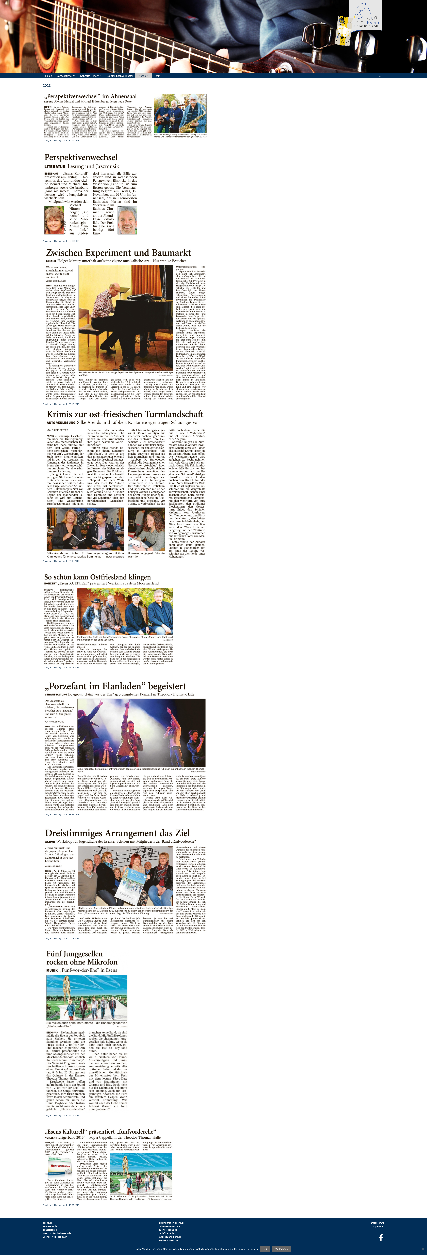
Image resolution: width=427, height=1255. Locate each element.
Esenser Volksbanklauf (55, 1236)
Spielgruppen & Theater (120, 75)
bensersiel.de (50, 1229)
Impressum (378, 1226)
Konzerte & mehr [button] (89, 75)
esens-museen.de (168, 1240)
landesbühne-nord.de (170, 1236)
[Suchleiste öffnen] (380, 75)
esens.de (47, 1222)
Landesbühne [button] (64, 75)
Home (48, 75)
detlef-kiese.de (166, 1233)
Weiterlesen (281, 1249)
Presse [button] (142, 75)
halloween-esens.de (169, 1226)
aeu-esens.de (50, 1226)
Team (157, 75)
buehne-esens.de (168, 1229)
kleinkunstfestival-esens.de (57, 1233)
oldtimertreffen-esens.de (172, 1222)
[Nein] (422, 1249)
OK (265, 1249)
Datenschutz (377, 1222)
